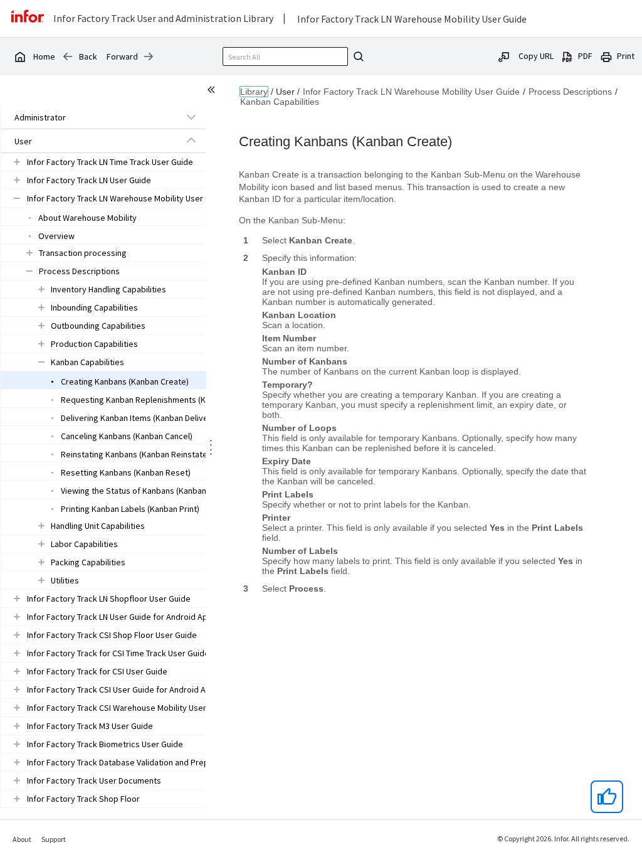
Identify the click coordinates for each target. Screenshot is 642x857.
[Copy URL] (504, 55)
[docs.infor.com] (19, 56)
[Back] (67, 56)
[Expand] (191, 116)
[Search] (356, 56)
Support (53, 839)
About (22, 839)
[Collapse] (191, 140)
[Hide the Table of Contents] (213, 91)
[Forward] (148, 56)
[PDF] (567, 55)
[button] (89, 117)
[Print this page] (606, 55)
